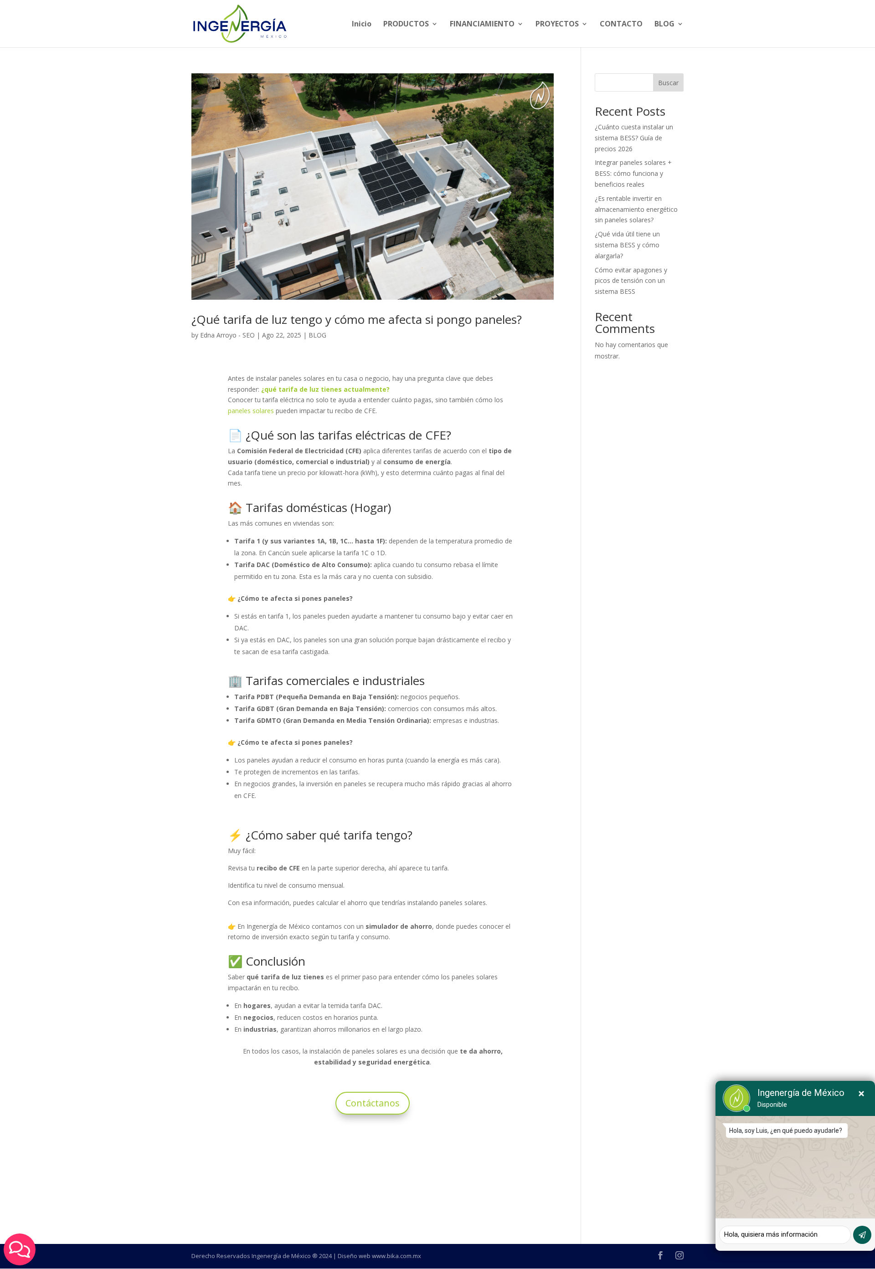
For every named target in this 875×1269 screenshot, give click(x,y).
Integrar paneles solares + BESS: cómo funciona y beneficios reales (633, 173)
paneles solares (251, 410)
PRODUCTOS (406, 24)
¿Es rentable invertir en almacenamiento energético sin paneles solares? (636, 209)
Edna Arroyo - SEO (227, 335)
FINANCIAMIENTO (482, 24)
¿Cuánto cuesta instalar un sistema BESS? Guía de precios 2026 (634, 138)
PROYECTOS (557, 24)
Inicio (361, 24)
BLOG (664, 24)
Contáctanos (372, 1103)
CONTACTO (621, 24)
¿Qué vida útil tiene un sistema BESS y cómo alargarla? (627, 245)
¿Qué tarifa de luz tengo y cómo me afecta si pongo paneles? (356, 319)
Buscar (668, 82)
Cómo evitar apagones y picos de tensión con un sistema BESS (631, 281)
